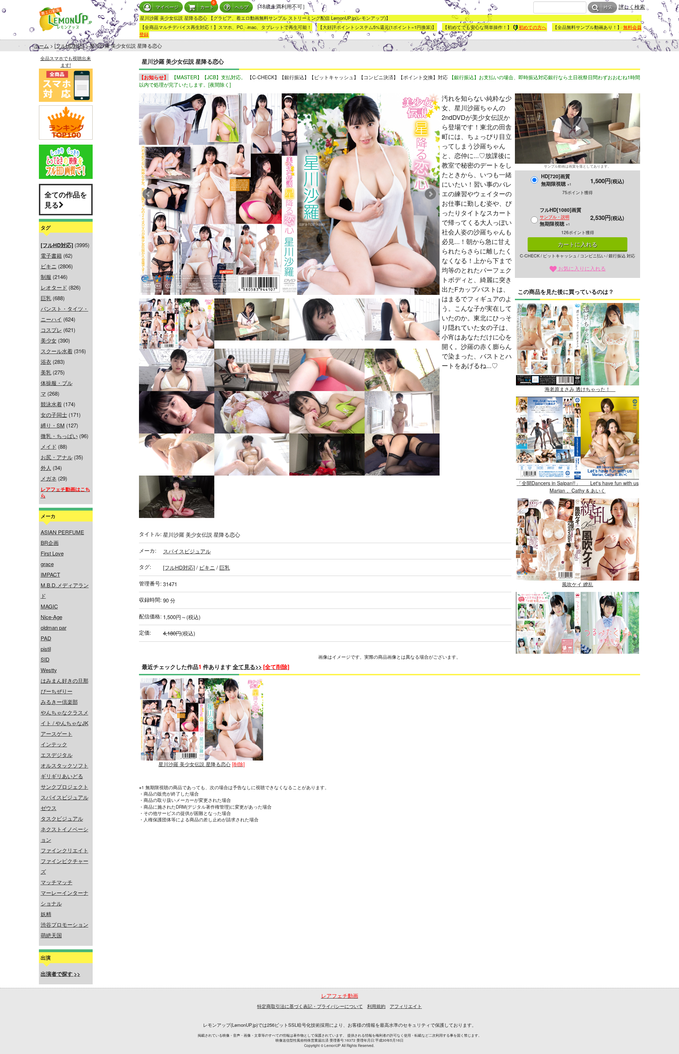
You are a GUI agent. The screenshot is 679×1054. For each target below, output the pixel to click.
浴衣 (46, 361)
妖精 (46, 914)
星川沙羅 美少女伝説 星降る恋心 (194, 764)
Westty (49, 670)
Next (430, 194)
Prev (148, 194)
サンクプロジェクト (64, 786)
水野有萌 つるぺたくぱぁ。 (577, 678)
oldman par (53, 627)
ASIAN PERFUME (62, 532)
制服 (46, 276)
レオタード (54, 287)
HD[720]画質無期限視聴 (556, 180)
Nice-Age (51, 617)
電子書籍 (51, 255)
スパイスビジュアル (64, 797)
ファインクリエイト (64, 850)
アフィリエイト (406, 1006)
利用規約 (376, 1006)
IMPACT (50, 574)
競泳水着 (51, 404)
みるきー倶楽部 (59, 701)
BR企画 (50, 542)
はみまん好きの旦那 (64, 680)
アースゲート (56, 733)
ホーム (41, 45)
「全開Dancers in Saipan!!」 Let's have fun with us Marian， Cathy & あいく (578, 486)
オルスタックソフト (64, 765)
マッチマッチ (56, 882)
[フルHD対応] (69, 45)
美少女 (49, 340)
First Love (52, 553)
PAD (46, 638)
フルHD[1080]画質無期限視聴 (560, 216)
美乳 (46, 372)
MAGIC (49, 606)
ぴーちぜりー (56, 691)
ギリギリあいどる (62, 776)
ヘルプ (242, 7)
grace (47, 563)
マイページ (167, 7)
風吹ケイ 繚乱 (577, 584)
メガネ (49, 478)
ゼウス (49, 807)
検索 (608, 7)
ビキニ (49, 266)
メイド (49, 446)
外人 (46, 467)
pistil (46, 648)
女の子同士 (54, 414)
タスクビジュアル (62, 818)
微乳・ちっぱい (59, 435)
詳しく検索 (632, 6)
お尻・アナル (56, 457)
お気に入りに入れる (581, 268)
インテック (54, 744)
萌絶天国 (51, 935)
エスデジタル (56, 754)
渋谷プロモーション (64, 924)
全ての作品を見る (66, 199)
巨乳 (46, 298)
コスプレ (51, 329)
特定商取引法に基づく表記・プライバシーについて (310, 1006)
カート (207, 7)
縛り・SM (53, 425)
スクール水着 (56, 351)
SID (45, 659)
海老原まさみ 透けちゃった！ (580, 388)
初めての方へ (532, 27)
